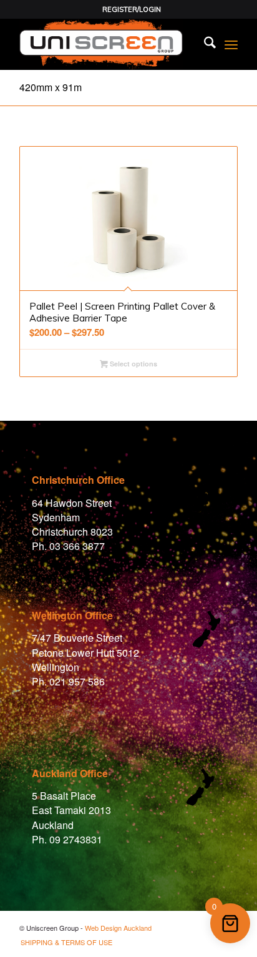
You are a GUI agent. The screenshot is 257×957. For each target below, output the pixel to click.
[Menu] (231, 44)
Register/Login (131, 9)
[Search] (204, 44)
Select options (132, 363)
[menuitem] (131, 9)
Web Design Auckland (118, 928)
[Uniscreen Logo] (106, 44)
